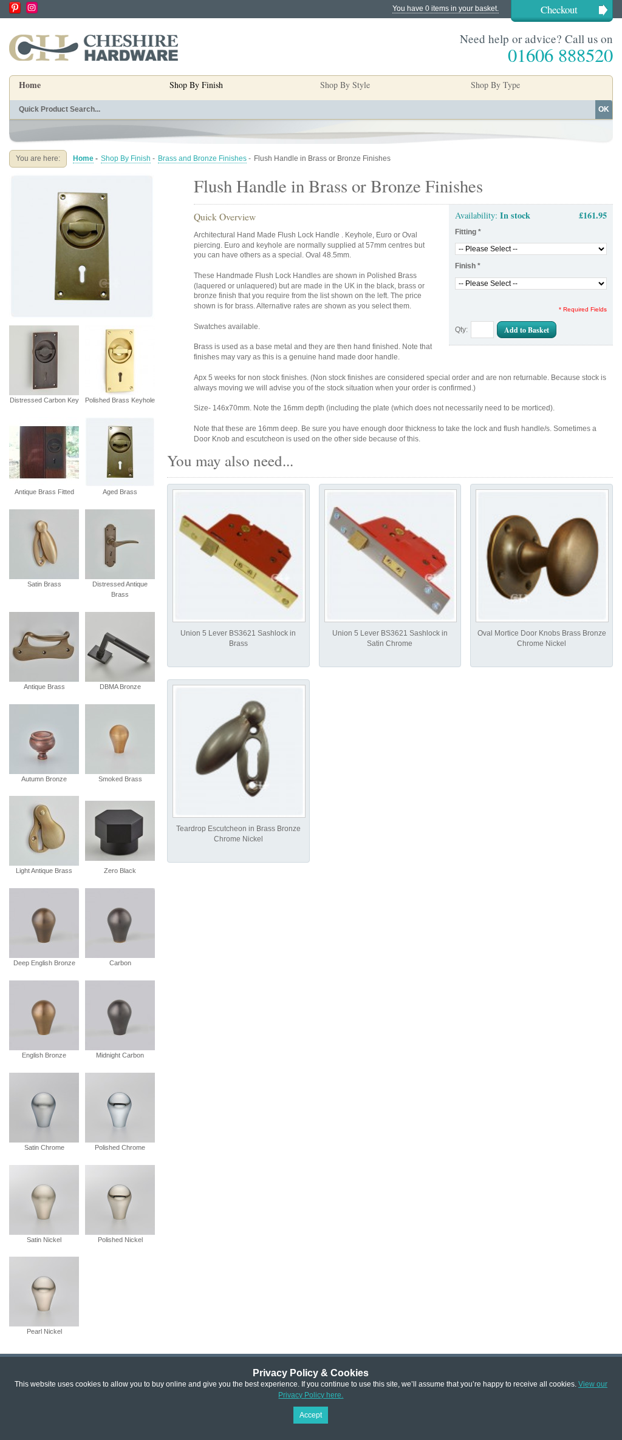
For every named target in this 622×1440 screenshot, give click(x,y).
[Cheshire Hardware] (93, 47)
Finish (467, 266)
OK (603, 109)
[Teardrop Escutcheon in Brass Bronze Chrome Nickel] (239, 751)
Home (30, 84)
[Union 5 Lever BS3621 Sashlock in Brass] (239, 555)
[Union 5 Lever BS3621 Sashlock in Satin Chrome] (390, 555)
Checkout (559, 9)
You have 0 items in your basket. (445, 8)
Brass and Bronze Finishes (202, 158)
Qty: (461, 329)
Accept (310, 1415)
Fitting (468, 232)
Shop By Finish (126, 158)
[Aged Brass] (82, 178)
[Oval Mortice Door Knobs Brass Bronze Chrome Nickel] (542, 555)
